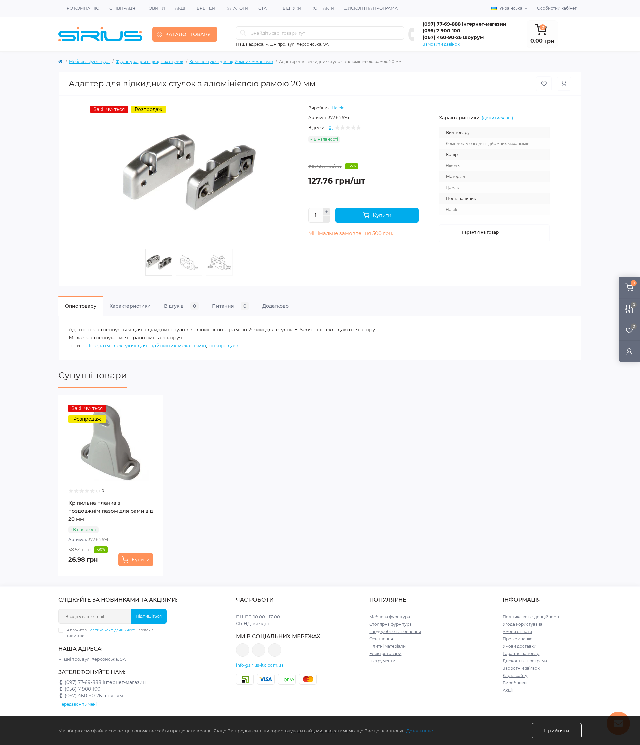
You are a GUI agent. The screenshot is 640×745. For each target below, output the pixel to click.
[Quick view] (153, 405)
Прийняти (556, 731)
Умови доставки (519, 646)
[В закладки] (544, 83)
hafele (90, 345)
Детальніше (419, 730)
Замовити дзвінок (441, 44)
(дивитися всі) (497, 117)
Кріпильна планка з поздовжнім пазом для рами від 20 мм (110, 511)
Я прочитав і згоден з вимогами (110, 633)
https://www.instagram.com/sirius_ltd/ (258, 650)
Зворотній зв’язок (521, 668)
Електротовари (385, 653)
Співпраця (122, 8)
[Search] (243, 33)
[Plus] (326, 211)
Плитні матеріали (387, 646)
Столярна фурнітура (390, 624)
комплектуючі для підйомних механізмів (153, 345)
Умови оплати (517, 631)
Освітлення (381, 638)
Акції (181, 8)
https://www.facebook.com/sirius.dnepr (242, 650)
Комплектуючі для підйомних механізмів (231, 61)
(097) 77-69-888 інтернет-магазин (464, 24)
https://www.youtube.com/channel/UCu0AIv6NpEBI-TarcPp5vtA (274, 650)
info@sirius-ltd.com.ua (260, 665)
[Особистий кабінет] (629, 351)
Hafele (338, 107)
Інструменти (382, 660)
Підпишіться (149, 616)
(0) (330, 127)
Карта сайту (515, 675)
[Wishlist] (153, 417)
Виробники (515, 682)
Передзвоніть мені (77, 704)
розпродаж (223, 345)
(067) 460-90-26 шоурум (453, 37)
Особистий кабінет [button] (557, 8)
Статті (265, 8)
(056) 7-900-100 (441, 31)
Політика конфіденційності (112, 630)
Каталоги (236, 8)
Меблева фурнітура (89, 61)
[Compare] (153, 430)
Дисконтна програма (371, 8)
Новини (155, 8)
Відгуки (292, 8)
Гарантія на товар (480, 232)
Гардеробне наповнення (395, 631)
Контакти (322, 8)
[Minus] (326, 219)
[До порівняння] (564, 84)
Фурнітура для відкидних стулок (149, 61)
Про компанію (81, 8)
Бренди (206, 8)
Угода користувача (522, 624)
